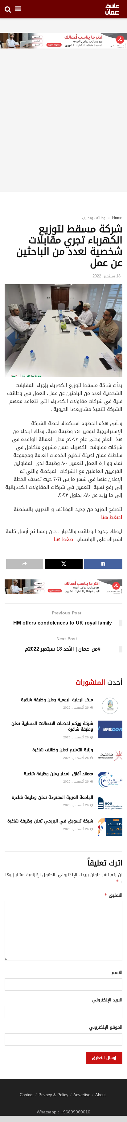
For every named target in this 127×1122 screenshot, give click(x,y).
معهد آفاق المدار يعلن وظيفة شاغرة (58, 774)
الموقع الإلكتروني (105, 1027)
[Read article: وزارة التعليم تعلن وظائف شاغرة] (110, 755)
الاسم (117, 972)
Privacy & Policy (53, 1095)
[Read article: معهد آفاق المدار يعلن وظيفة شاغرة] (110, 779)
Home (117, 218)
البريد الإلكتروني (107, 1000)
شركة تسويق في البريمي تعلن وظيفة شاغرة (50, 821)
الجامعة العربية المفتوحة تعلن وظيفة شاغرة (52, 797)
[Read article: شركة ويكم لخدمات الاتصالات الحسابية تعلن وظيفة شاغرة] (110, 729)
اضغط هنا (111, 517)
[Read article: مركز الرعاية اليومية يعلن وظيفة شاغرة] (110, 705)
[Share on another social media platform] (24, 564)
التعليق (113, 895)
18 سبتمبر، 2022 (106, 276)
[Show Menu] (18, 9)
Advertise (81, 1095)
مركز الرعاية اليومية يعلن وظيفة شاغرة (57, 700)
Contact (27, 1095)
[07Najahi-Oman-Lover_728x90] (63, 41)
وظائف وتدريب (93, 218)
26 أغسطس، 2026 (76, 707)
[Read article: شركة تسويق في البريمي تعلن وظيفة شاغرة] (110, 827)
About (100, 1095)
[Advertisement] (63, 128)
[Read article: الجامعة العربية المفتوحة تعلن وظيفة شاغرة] (110, 803)
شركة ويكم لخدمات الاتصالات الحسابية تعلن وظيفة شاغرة (52, 726)
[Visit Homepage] (112, 9)
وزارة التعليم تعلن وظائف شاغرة (62, 750)
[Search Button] (8, 9)
